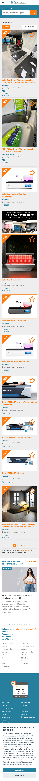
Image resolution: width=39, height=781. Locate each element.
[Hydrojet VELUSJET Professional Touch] (19, 426)
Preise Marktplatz (7, 708)
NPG (3, 658)
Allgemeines (6, 568)
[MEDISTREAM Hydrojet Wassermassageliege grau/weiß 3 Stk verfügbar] (19, 123)
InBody (4, 655)
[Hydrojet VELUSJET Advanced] (19, 461)
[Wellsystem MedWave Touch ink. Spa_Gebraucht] (19, 180)
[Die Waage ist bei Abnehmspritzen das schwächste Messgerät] (19, 579)
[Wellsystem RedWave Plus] (19, 256)
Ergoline (4, 652)
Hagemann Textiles (27, 652)
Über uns (4, 714)
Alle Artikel (31, 561)
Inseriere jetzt (26, 550)
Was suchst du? (7, 9)
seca (3, 661)
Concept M (24, 643)
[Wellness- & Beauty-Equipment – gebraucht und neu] (19, 2)
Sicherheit (24, 714)
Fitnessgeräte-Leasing (9, 723)
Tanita (4, 664)
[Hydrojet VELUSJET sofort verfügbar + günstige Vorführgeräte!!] (19, 388)
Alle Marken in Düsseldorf (26, 629)
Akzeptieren (19, 770)
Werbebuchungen (7, 717)
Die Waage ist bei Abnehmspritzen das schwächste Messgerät (18, 596)
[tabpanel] (19, 591)
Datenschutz (25, 711)
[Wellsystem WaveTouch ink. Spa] (19, 306)
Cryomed (4, 646)
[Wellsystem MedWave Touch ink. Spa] (19, 347)
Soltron (23, 661)
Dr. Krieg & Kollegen (8, 649)
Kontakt (4, 705)
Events (4, 720)
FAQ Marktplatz (7, 711)
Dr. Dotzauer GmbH (27, 646)
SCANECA (24, 658)
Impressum (24, 705)
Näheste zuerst (29, 27)
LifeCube (24, 655)
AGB (22, 708)
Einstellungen (19, 775)
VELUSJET (5, 407)
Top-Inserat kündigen (28, 717)
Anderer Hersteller (8, 154)
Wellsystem (5, 85)
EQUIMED (24, 649)
